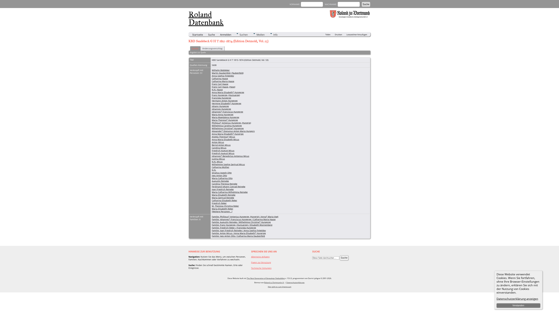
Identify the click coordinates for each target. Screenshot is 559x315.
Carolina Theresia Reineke (224, 183)
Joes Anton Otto (219, 175)
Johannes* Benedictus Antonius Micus (230, 156)
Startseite (197, 34)
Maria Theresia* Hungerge (225, 120)
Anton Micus (218, 142)
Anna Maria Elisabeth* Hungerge (228, 92)
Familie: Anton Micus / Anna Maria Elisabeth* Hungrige (239, 233)
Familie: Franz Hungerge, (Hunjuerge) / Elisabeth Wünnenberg (242, 225)
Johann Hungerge (220, 106)
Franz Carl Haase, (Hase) (223, 86)
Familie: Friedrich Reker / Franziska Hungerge (234, 227)
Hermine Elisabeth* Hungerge (226, 103)
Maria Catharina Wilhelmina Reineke (230, 192)
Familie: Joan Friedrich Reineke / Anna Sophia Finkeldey (239, 230)
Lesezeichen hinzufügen (356, 34)
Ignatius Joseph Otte (222, 172)
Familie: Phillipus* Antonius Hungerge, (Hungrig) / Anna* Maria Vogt (245, 216)
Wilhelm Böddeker (221, 70)
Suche (211, 34)
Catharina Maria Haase (223, 81)
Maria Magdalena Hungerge (225, 117)
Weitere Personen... (222, 211)
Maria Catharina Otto (222, 178)
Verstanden (518, 305)
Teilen (327, 34)
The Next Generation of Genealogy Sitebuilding (266, 278)
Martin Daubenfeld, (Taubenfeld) (228, 73)
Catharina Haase (220, 78)
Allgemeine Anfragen (260, 256)
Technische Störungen (261, 268)
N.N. (214, 170)
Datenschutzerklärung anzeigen (517, 299)
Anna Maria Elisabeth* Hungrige (228, 134)
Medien (260, 34)
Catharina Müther (220, 167)
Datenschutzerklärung (295, 282)
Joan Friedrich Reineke (223, 189)
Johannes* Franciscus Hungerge (227, 111)
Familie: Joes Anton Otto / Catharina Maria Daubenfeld (238, 236)
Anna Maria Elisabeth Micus (225, 139)
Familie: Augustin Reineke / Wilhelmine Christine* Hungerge (241, 222)
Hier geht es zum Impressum (279, 287)
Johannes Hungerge (221, 109)
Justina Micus (218, 159)
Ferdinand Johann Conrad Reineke (228, 186)
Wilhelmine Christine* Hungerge (228, 128)
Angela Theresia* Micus (223, 136)
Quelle (195, 48)
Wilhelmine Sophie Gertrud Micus (228, 164)
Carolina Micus (219, 147)
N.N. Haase (217, 89)
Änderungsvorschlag (212, 48)
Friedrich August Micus (223, 150)
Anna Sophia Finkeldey (223, 75)
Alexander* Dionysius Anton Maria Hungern (233, 131)
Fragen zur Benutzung (261, 262)
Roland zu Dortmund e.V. (274, 282)
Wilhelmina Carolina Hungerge (227, 125)
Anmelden (225, 34)
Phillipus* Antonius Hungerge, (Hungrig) (231, 122)
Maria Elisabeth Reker (222, 208)
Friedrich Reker (219, 203)
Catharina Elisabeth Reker (224, 200)
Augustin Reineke (220, 181)
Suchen (244, 34)
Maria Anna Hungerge (222, 114)
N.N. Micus (217, 161)
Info (275, 34)
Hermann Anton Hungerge (225, 100)
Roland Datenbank (206, 18)
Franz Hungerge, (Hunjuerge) (226, 95)
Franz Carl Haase (220, 84)
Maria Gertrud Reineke (223, 197)
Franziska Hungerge (221, 98)
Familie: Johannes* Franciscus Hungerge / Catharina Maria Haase (244, 219)
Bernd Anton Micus (221, 145)
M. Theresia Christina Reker (225, 206)
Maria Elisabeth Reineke (223, 195)
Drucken (338, 34)
